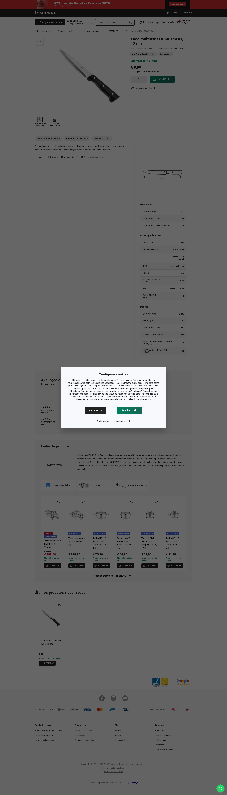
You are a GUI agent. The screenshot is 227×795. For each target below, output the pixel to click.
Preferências (95, 410)
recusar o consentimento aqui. (116, 421)
